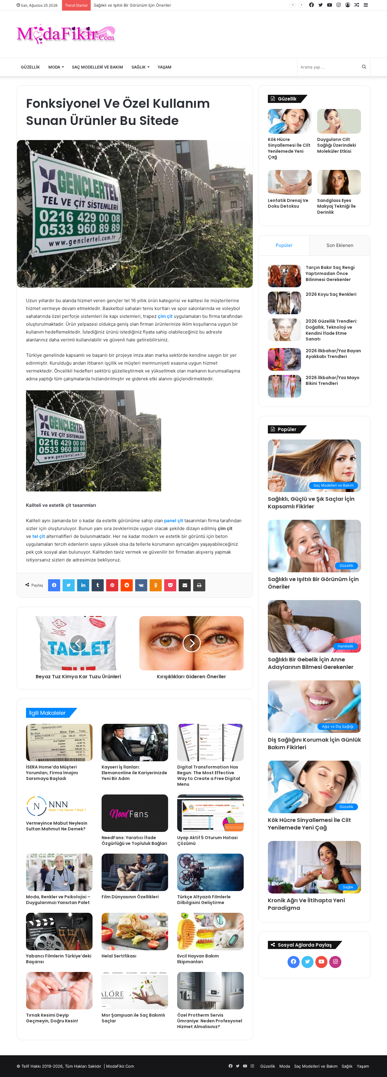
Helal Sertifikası (119, 956)
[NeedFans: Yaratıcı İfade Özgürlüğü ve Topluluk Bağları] (135, 813)
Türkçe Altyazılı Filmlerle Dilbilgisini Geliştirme (204, 900)
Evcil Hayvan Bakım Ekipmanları (198, 959)
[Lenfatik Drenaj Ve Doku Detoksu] (290, 182)
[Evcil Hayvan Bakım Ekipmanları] (210, 931)
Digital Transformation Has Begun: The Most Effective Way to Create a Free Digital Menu (208, 775)
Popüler (284, 245)
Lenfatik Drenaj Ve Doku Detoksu (288, 203)
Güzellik (30, 67)
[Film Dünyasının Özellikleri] (135, 872)
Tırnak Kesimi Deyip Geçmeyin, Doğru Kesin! (52, 1018)
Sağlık (139, 67)
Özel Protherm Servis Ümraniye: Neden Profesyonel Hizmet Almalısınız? (209, 1021)
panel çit (173, 520)
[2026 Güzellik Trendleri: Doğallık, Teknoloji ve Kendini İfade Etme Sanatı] (284, 329)
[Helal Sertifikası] (135, 931)
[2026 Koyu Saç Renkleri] (284, 303)
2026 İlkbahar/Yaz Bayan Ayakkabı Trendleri (333, 354)
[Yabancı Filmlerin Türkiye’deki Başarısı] (59, 931)
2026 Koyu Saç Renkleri (331, 294)
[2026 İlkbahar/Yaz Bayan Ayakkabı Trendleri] (284, 359)
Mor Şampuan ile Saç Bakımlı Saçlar (133, 1018)
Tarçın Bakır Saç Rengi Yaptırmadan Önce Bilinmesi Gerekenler (330, 273)
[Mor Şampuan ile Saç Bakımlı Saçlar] (135, 990)
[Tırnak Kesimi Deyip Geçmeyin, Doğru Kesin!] (59, 990)
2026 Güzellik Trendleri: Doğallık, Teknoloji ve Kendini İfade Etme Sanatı (331, 330)
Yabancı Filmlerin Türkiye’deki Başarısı (58, 959)
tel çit (38, 536)
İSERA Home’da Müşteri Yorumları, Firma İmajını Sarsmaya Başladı (52, 772)
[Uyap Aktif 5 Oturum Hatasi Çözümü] (210, 813)
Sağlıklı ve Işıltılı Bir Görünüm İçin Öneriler (132, 5)
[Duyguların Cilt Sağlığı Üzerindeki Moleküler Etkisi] (339, 121)
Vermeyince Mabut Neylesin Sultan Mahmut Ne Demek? (56, 826)
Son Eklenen (340, 245)
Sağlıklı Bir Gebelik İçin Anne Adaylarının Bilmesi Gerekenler (310, 663)
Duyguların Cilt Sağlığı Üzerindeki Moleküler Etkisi (336, 145)
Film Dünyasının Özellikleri (130, 897)
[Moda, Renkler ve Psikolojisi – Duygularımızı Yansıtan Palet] (59, 872)
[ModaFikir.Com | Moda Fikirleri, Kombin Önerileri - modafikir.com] (66, 34)
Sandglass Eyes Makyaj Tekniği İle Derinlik (336, 206)
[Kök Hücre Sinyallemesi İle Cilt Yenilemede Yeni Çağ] (290, 121)
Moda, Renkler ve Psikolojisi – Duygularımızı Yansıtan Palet (58, 900)
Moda (54, 67)
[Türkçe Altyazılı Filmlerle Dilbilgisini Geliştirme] (210, 872)
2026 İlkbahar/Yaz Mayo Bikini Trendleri (332, 381)
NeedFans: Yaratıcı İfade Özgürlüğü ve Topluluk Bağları (134, 840)
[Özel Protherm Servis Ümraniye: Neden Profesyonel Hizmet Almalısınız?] (210, 990)
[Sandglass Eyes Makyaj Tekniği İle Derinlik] (339, 182)
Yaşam (164, 67)
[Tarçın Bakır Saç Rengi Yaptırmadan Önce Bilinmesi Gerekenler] (284, 276)
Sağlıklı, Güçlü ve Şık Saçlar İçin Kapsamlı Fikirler (311, 502)
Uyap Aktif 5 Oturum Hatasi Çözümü (207, 840)
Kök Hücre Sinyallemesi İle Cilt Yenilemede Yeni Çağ (289, 148)
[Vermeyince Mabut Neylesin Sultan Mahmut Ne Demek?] (59, 805)
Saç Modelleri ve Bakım (97, 67)
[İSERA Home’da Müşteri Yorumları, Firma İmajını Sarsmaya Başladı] (59, 742)
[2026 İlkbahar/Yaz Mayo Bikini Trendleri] (284, 386)
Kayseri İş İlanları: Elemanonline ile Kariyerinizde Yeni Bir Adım (134, 772)
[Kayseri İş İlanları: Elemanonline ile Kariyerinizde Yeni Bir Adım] (135, 742)
